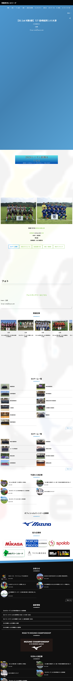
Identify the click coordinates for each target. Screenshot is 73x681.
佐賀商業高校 (13, 463)
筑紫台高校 (12, 455)
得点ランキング (59, 247)
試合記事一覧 (37, 247)
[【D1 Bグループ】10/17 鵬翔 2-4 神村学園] (26, 325)
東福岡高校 (12, 386)
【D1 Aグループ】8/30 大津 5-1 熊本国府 (17, 499)
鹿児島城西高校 (49, 386)
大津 (42, 233)
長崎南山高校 (48, 463)
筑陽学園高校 (13, 422)
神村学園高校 (48, 393)
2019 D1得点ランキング (49, 491)
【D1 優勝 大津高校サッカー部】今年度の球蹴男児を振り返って (57, 482)
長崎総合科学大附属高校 (51, 400)
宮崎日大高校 (48, 448)
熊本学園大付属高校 (50, 455)
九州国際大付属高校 (50, 407)
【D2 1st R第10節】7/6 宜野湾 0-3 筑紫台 (17, 482)
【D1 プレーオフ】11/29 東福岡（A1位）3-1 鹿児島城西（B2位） (18, 619)
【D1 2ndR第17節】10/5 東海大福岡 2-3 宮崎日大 (8, 336)
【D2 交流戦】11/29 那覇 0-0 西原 (11, 623)
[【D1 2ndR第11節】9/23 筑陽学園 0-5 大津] (43, 325)
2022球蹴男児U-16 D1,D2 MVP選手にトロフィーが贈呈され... (57, 584)
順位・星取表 (47, 247)
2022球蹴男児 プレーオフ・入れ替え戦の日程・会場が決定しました (22, 592)
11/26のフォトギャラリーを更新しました (17, 584)
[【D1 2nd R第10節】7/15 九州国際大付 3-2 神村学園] (60, 325)
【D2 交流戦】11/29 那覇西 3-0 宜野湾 (12, 627)
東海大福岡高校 (13, 441)
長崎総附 (32, 233)
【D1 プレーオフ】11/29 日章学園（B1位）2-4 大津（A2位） (17, 615)
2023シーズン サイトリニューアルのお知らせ (18, 576)
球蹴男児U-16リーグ (8, 3)
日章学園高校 (13, 393)
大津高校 (12, 407)
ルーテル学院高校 (13, 448)
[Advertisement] (36, 176)
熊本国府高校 (13, 415)
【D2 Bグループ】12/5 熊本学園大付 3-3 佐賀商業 (18, 490)
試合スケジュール (25, 247)
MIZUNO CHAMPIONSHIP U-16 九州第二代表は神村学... (56, 576)
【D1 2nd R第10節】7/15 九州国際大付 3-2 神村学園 (60, 336)
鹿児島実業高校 (13, 400)
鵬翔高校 (47, 415)
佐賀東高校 (48, 441)
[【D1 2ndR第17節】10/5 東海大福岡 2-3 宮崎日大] (8, 325)
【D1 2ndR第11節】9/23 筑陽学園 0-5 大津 (43, 336)
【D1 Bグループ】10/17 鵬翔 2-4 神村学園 (25, 336)
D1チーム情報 (13, 247)
